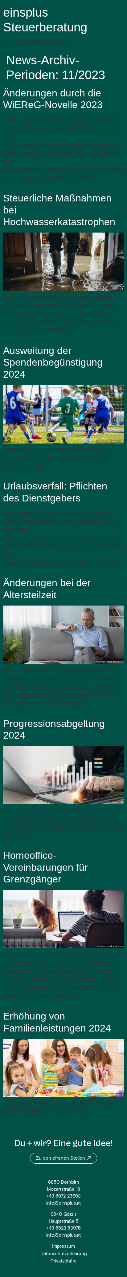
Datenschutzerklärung (63, 1254)
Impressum (63, 1246)
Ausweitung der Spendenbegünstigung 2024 (53, 362)
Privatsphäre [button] (64, 1261)
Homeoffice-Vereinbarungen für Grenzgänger (45, 867)
